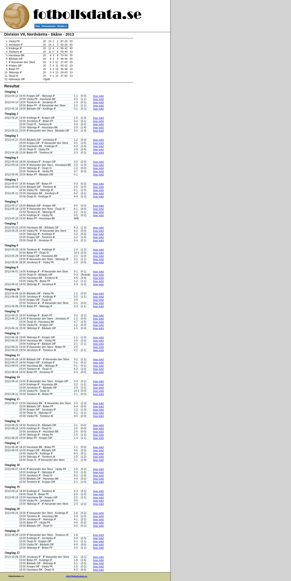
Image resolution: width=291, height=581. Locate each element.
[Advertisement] (151, 97)
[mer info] (98, 96)
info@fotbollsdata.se (76, 576)
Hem (38, 26)
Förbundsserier (49, 26)
